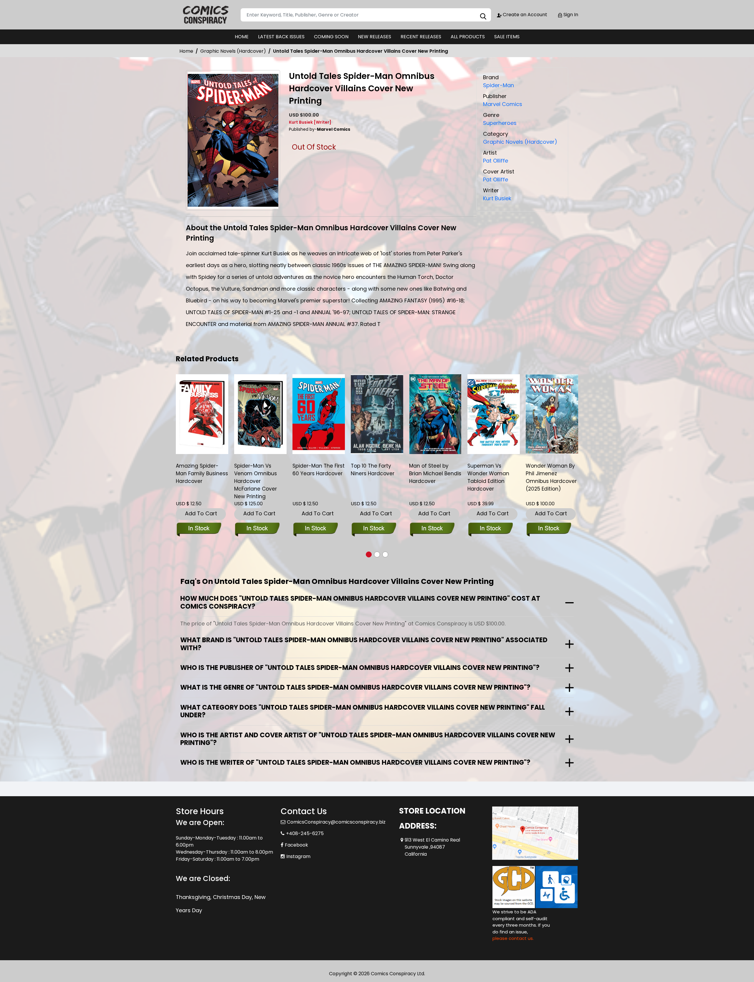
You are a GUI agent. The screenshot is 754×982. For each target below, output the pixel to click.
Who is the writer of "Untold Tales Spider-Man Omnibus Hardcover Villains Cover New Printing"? (355, 762)
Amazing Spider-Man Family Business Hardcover (202, 473)
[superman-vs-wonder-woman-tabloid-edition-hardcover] (493, 414)
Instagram (298, 856)
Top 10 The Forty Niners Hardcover (372, 469)
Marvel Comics (502, 104)
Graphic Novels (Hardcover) (233, 51)
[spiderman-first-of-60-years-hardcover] (318, 414)
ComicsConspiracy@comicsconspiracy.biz (336, 822)
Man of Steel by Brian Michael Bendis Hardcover (435, 473)
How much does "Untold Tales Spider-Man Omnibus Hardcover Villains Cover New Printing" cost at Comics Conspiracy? (360, 602)
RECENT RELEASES (421, 36)
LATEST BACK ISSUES (281, 36)
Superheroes (500, 123)
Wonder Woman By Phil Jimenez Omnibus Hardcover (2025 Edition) (551, 477)
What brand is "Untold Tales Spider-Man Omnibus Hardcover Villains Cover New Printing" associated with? (364, 643)
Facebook (296, 845)
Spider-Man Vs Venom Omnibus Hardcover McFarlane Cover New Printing (255, 481)
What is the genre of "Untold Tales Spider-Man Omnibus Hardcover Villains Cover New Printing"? (355, 687)
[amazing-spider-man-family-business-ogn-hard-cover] (202, 414)
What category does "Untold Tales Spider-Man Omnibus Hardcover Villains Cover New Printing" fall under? (362, 711)
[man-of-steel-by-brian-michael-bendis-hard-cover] (435, 414)
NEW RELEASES (374, 36)
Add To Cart (201, 513)
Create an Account (524, 14)
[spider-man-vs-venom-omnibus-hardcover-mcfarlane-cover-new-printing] (260, 414)
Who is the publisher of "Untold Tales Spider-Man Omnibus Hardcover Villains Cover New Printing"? (360, 667)
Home (186, 51)
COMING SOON (331, 36)
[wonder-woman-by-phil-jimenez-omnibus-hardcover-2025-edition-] (552, 414)
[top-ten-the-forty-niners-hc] (377, 414)
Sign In (570, 14)
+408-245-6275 (305, 833)
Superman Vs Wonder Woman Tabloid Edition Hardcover (488, 477)
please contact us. (513, 938)
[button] (369, 554)
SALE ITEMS (507, 36)
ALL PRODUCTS (468, 36)
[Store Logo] (205, 14)
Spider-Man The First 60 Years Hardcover (318, 469)
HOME (242, 36)
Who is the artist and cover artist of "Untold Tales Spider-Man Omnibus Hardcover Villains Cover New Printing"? (367, 739)
